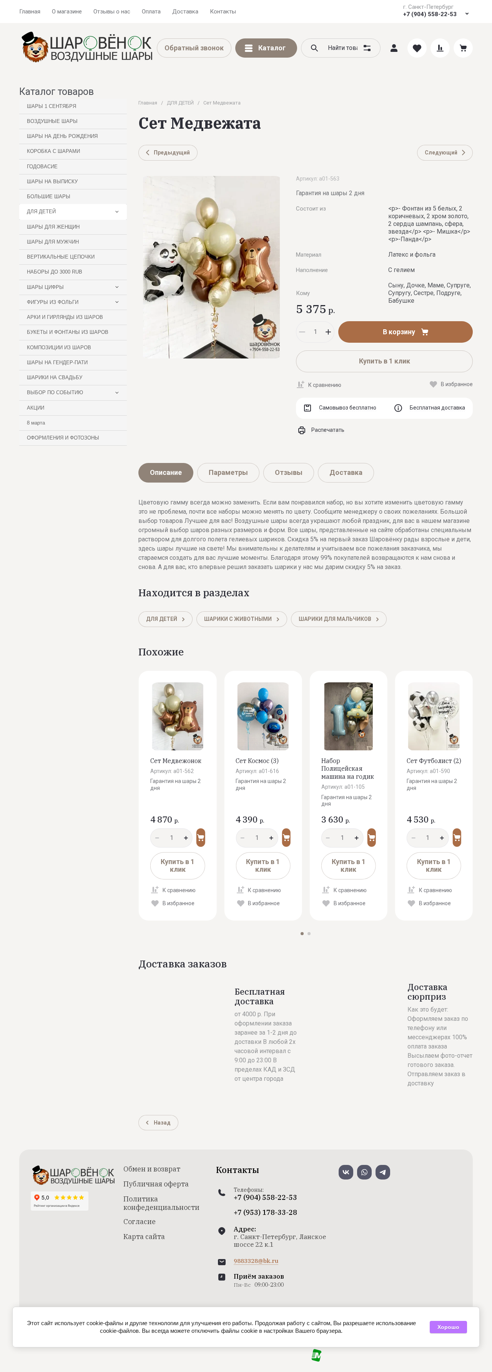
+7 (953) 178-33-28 (265, 1212)
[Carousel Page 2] (309, 933)
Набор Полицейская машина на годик (347, 769)
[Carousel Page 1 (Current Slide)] (302, 933)
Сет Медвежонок (175, 761)
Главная (147, 103)
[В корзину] (200, 837)
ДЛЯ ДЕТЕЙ (180, 103)
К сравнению (324, 385)
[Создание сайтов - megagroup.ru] (316, 1360)
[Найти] (314, 48)
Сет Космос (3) (257, 761)
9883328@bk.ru (256, 1261)
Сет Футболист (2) (434, 761)
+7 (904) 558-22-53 (430, 14)
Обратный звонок (194, 48)
